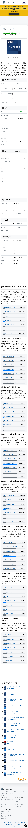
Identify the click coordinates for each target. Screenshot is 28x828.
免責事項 (3, 817)
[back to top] (25, 825)
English (5, 822)
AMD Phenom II (19, 801)
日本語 (9, 822)
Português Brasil (9, 826)
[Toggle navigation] (24, 2)
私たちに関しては (5, 811)
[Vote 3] (22, 779)
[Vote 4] (23, 779)
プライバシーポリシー (7, 815)
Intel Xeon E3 (4, 803)
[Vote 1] (18, 779)
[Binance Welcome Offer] (14, 11)
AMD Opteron (19, 799)
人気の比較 (18, 806)
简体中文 (17, 822)
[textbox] (14, 57)
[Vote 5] (25, 779)
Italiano (21, 824)
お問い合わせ (4, 813)
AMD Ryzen (18, 803)
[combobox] (14, 57)
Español (12, 824)
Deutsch (8, 824)
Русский (16, 826)
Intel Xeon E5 (4, 804)
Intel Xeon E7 (4, 806)
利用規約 (3, 818)
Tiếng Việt (22, 822)
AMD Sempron (19, 804)
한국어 (13, 822)
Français (17, 824)
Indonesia (21, 826)
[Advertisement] (14, 20)
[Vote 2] (20, 779)
